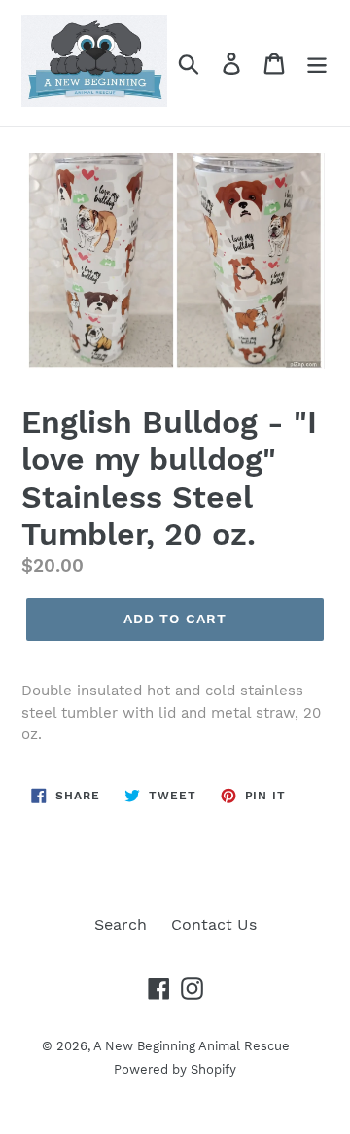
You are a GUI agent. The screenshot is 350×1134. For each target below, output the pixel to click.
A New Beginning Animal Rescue (191, 1046)
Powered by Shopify (175, 1069)
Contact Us (214, 924)
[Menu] (317, 64)
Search (120, 924)
